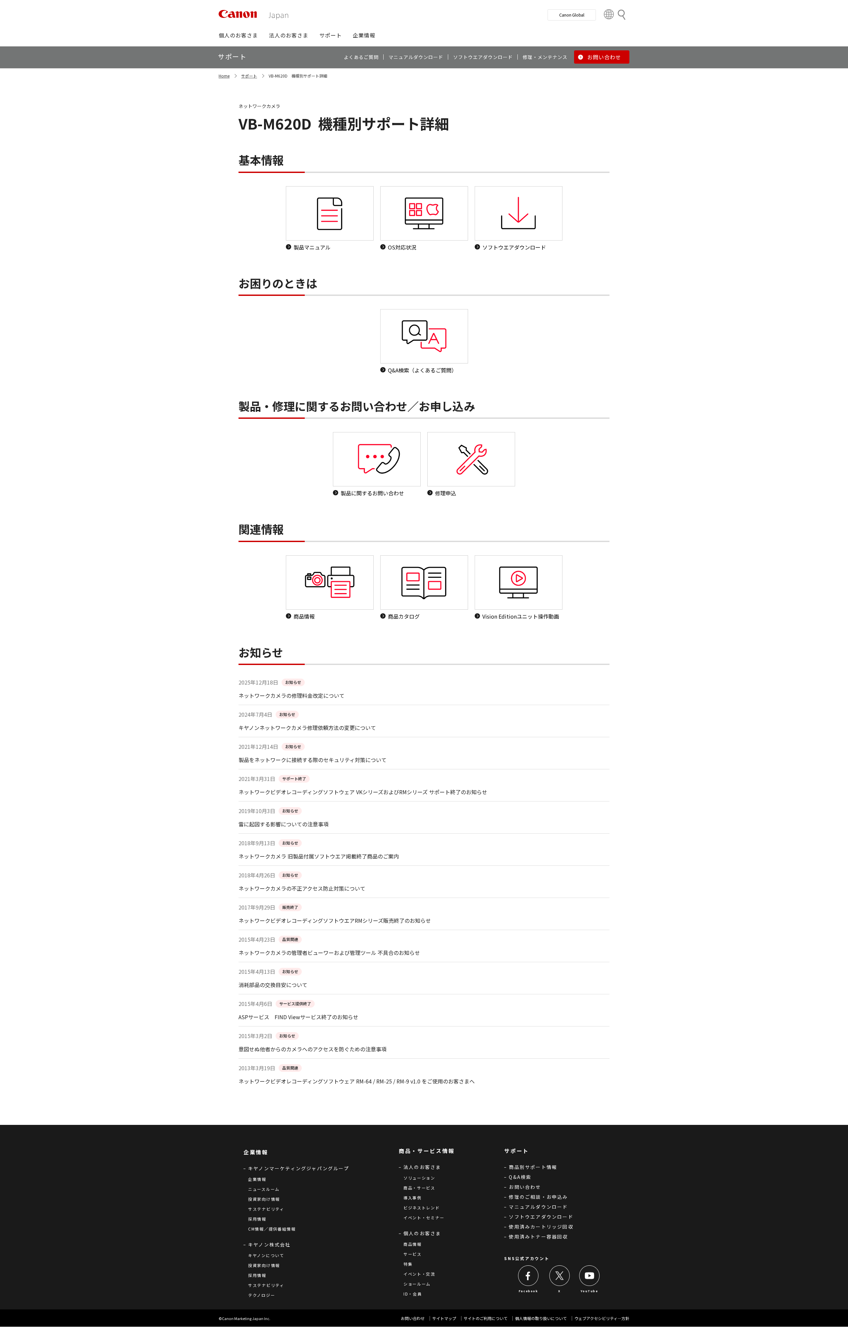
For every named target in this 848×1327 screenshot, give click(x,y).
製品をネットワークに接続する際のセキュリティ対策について (312, 760)
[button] (238, 35)
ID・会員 (412, 1294)
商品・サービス (419, 1187)
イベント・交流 (419, 1274)
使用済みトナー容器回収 (538, 1236)
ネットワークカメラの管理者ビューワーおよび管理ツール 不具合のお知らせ (329, 953)
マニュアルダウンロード (538, 1206)
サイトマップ (444, 1318)
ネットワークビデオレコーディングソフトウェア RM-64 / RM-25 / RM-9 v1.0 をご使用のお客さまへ (356, 1081)
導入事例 (412, 1197)
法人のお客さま (422, 1167)
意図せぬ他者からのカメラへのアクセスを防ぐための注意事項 (312, 1049)
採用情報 (257, 1219)
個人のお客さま (422, 1233)
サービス (412, 1254)
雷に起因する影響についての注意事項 (283, 824)
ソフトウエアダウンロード (541, 1216)
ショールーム (417, 1284)
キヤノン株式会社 (269, 1244)
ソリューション (419, 1178)
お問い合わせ (525, 1187)
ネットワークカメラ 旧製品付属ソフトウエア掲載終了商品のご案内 (318, 856)
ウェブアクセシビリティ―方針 (601, 1318)
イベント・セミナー (423, 1217)
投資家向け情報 (264, 1199)
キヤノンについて (266, 1255)
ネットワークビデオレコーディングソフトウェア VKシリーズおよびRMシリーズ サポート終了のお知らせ (362, 792)
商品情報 (412, 1244)
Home (224, 76)
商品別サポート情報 (533, 1167)
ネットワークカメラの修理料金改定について (291, 695)
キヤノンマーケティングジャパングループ (298, 1168)
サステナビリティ (266, 1209)
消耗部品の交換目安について (272, 985)
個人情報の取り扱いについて (541, 1318)
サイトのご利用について (485, 1318)
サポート (249, 76)
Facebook (528, 1291)
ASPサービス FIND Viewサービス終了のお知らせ (298, 1017)
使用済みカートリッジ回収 (541, 1226)
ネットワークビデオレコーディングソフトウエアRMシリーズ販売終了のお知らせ (334, 920)
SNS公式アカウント (526, 1258)
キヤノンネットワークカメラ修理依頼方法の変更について (307, 728)
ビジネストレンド (421, 1207)
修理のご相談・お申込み (538, 1196)
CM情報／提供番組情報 (272, 1229)
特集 (407, 1264)
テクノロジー (261, 1295)
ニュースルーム (264, 1189)
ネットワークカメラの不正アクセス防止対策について (301, 888)
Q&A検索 (520, 1177)
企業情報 (257, 1179)
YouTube (589, 1291)
